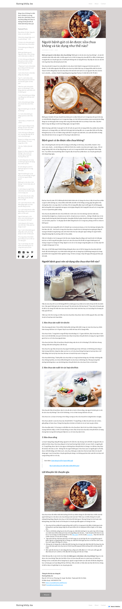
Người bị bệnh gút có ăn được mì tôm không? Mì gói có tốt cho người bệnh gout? (26, 176)
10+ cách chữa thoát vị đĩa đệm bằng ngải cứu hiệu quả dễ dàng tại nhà (26, 204)
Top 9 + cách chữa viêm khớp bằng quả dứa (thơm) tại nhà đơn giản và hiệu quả (26, 80)
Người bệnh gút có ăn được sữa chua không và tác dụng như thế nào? (25, 218)
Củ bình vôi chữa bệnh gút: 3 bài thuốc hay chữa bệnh (26, 43)
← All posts (45, 595)
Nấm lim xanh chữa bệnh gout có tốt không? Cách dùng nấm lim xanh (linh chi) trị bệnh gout (26, 89)
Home (90, 3)
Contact (103, 3)
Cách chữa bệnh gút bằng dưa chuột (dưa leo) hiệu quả (26, 104)
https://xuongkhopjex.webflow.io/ (56, 582)
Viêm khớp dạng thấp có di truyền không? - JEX (26, 38)
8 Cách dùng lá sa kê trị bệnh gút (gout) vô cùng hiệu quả (25, 168)
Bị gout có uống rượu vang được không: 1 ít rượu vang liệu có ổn (26, 141)
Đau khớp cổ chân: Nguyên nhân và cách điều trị (26, 33)
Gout (56, 50)
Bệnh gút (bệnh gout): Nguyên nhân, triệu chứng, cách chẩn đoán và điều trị (26, 54)
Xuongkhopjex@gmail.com (54, 585)
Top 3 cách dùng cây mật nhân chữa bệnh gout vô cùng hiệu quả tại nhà (25, 245)
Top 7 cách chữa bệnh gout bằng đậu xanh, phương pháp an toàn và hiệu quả (26, 231)
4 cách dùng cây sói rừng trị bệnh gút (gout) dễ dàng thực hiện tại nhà (26, 161)
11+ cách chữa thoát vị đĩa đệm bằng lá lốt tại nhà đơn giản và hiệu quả (26, 211)
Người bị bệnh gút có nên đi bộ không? (26, 109)
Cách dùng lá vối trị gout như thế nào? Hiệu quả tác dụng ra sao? (26, 225)
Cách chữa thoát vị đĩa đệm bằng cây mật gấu (26, 74)
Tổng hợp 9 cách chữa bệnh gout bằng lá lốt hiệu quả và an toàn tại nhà (26, 67)
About (96, 3)
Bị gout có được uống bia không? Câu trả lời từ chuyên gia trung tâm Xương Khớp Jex (26, 154)
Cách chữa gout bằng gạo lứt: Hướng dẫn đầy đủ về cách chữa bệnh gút (26, 134)
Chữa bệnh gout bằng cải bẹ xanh (26, 48)
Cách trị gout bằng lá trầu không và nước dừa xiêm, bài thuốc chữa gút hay (26, 127)
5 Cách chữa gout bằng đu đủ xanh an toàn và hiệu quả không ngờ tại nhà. (26, 61)
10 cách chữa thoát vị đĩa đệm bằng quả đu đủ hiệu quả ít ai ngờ (26, 197)
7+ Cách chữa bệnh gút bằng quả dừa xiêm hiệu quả (25, 115)
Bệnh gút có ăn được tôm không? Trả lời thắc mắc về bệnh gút (26, 184)
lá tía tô (89, 534)
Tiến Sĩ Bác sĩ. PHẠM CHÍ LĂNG (26, 121)
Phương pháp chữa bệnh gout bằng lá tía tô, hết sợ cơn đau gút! (26, 238)
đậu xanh (75, 534)
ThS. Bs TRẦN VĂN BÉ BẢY (25, 147)
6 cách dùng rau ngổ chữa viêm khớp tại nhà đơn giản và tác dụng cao (26, 190)
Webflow (27, 254)
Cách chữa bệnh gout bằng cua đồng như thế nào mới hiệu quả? (26, 97)
